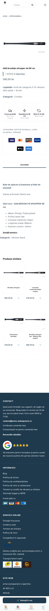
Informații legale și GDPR (14, 493)
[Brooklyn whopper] (13, 273)
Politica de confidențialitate (15, 481)
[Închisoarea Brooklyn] (13, 319)
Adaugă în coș (26, 600)
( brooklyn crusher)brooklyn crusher (35, 289)
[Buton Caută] (32, 5)
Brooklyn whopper (14, 287)
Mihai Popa (20, 74)
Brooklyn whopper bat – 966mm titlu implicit (35, 336)
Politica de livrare (11, 477)
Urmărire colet (9, 525)
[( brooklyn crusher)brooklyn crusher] (35, 273)
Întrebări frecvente (11, 521)
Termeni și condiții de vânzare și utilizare (21, 489)
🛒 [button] (19, 298)
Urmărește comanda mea (14, 425)
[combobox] (21, 5)
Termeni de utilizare (12, 529)
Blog (5, 473)
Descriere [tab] (24, 165)
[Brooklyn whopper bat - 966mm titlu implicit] (35, 319)
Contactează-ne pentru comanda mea (20, 429)
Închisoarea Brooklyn (14, 335)
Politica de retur (10, 533)
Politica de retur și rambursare (17, 485)
